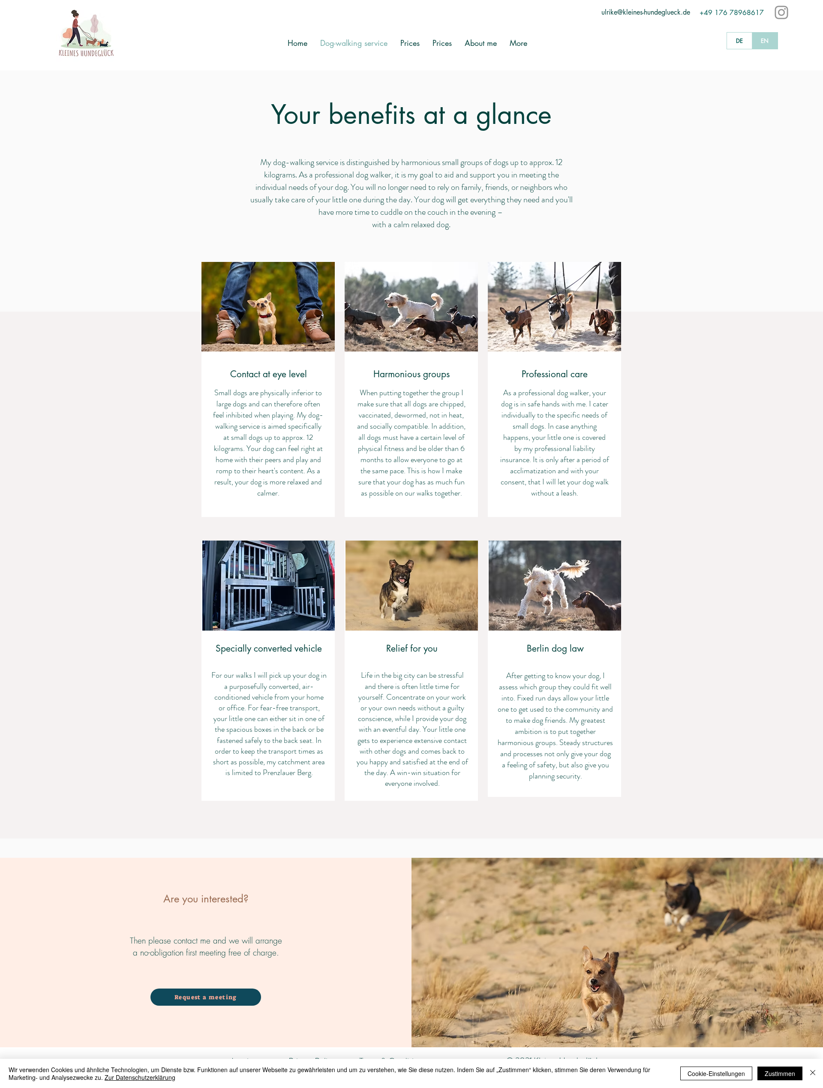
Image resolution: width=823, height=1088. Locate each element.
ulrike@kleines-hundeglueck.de (645, 12)
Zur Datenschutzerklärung (140, 1077)
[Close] (813, 1073)
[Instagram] (781, 12)
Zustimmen (780, 1073)
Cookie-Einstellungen (716, 1073)
